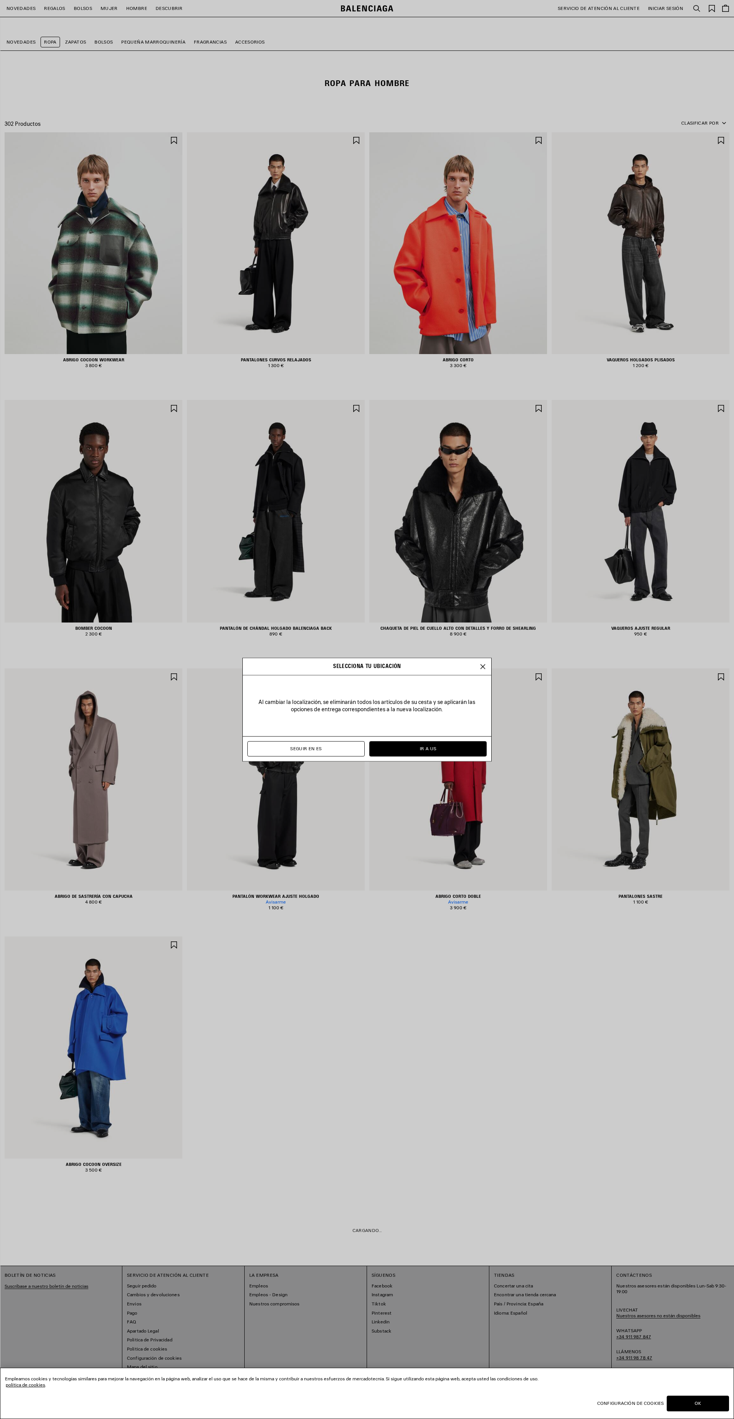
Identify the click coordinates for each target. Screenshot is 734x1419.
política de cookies (25, 1385)
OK (698, 1403)
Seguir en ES (306, 748)
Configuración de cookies (630, 1403)
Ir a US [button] (428, 748)
